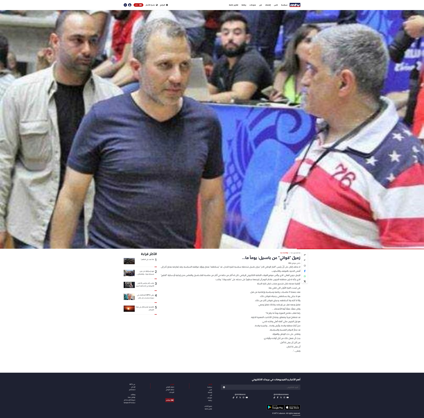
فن (260, 5)
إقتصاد (268, 5)
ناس (276, 5)
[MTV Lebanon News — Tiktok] (274, 397)
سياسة (284, 5)
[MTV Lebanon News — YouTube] (287, 397)
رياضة (243, 5)
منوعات (252, 5)
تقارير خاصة (233, 5)
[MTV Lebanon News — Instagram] (284, 397)
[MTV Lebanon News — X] (281, 397)
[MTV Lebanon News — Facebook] (277, 397)
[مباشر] (169, 395)
